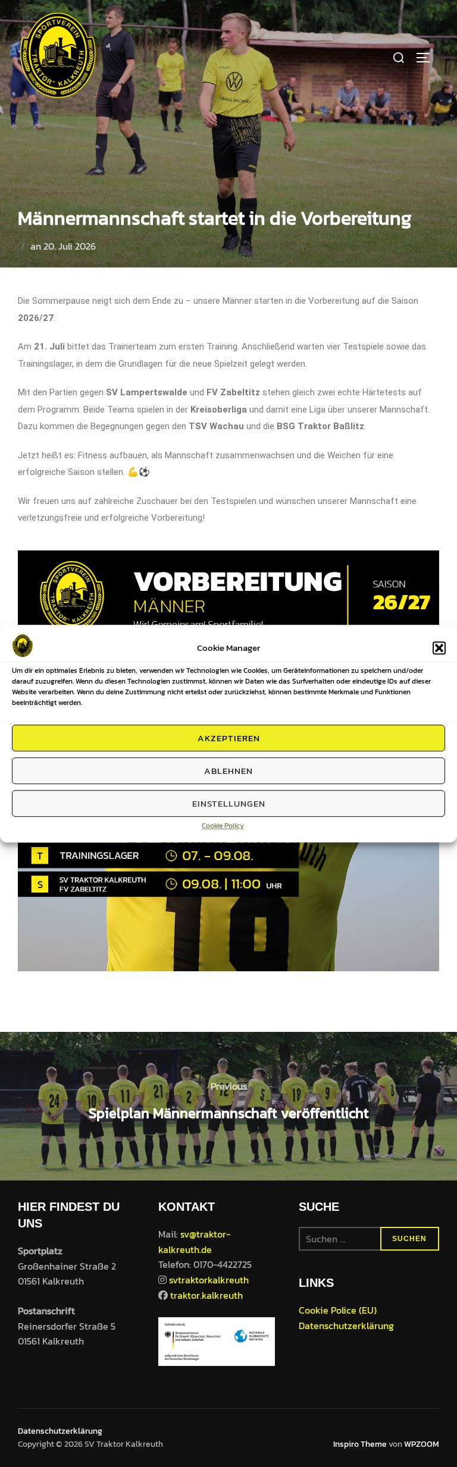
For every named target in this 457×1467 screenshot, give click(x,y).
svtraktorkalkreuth (209, 1280)
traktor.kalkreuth (206, 1295)
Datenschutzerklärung (346, 1325)
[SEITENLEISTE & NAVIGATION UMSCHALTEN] (427, 58)
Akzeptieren (229, 738)
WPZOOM (421, 1444)
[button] (439, 648)
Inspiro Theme (360, 1444)
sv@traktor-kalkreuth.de (194, 1242)
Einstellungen (228, 803)
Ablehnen (228, 770)
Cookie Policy (223, 825)
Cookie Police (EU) (338, 1310)
